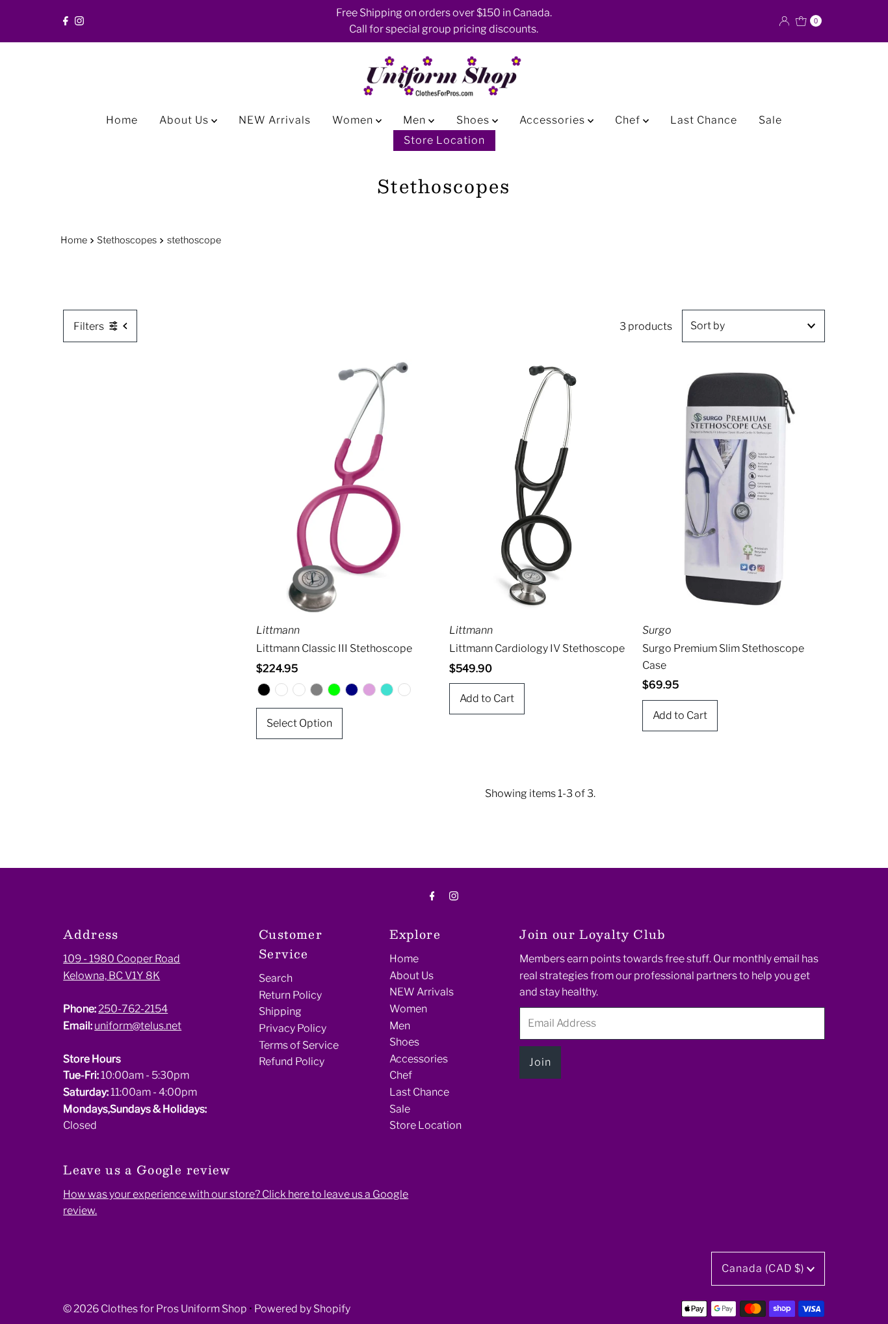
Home (122, 120)
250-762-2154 (133, 1009)
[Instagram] (79, 20)
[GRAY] (316, 689)
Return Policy (290, 995)
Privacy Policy (292, 1028)
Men (415, 120)
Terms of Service (299, 1045)
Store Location (444, 140)
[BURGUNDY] (281, 689)
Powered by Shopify (302, 1309)
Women (354, 120)
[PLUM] (369, 689)
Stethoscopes (127, 240)
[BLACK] (263, 689)
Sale (770, 120)
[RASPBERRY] (404, 689)
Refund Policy (291, 1061)
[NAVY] (351, 689)
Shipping (280, 1011)
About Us (185, 120)
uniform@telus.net (137, 1026)
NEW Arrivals (275, 120)
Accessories (553, 120)
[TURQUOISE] (386, 689)
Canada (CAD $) (764, 1268)
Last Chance (703, 120)
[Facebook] (65, 20)
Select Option (299, 723)
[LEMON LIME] (334, 689)
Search (276, 978)
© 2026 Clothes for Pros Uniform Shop (155, 1309)
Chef (629, 120)
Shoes (474, 120)
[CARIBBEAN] (299, 689)
